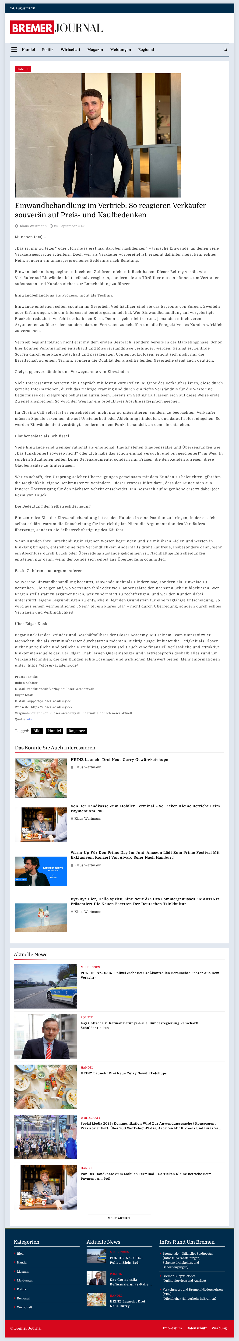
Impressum (172, 1328)
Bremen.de (171, 1253)
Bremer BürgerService (179, 1276)
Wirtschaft (70, 50)
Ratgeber (77, 731)
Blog (20, 1253)
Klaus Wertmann (33, 226)
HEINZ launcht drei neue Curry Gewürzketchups (119, 760)
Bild (37, 731)
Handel (28, 50)
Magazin (95, 50)
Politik (48, 50)
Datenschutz (196, 1328)
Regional (146, 50)
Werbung (219, 1328)
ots (29, 719)
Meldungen (120, 50)
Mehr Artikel (119, 1218)
